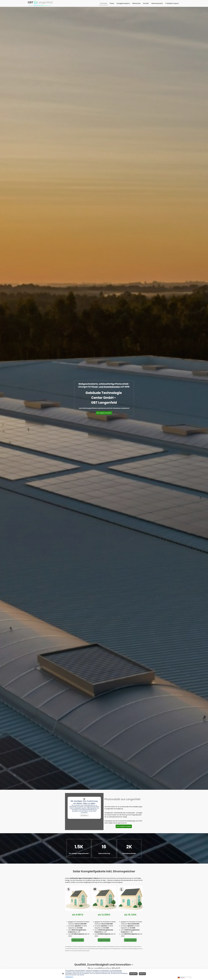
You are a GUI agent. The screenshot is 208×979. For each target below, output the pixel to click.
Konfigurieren (69, 977)
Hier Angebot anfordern (104, 413)
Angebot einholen (77, 940)
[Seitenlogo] (40, 3)
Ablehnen (142, 973)
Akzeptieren (84, 815)
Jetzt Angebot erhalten (123, 826)
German (182, 977)
